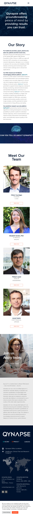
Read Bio (16, 203)
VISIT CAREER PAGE (12, 364)
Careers (27, 442)
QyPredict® (6, 108)
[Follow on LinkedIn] (3, 492)
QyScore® (24, 75)
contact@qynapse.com (8, 487)
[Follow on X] (6, 492)
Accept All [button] (15, 512)
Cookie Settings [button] (6, 512)
